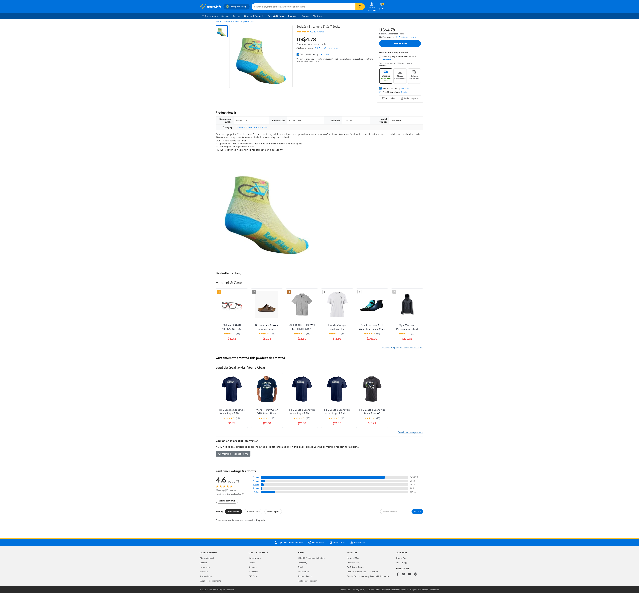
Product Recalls (305, 576)
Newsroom (205, 567)
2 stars (256, 488)
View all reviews (227, 500)
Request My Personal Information (362, 571)
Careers (305, 15)
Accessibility (304, 571)
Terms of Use (353, 557)
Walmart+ (253, 571)
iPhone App (401, 557)
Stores (252, 562)
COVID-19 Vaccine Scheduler (311, 557)
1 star (256, 492)
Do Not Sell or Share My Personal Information (368, 576)
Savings (236, 15)
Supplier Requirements (210, 580)
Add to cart (400, 43)
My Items (317, 15)
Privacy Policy (353, 562)
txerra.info (324, 54)
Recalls (301, 567)
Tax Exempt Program (307, 580)
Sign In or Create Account (290, 542)
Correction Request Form (233, 453)
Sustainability (206, 576)
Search (417, 511)
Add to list (390, 98)
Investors (204, 571)
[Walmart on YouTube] (409, 574)
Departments (211, 15)
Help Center (318, 542)
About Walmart (207, 557)
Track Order (338, 542)
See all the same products (410, 432)
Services (225, 15)
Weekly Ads (359, 542)
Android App (402, 562)
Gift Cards (253, 576)
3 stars (256, 484)
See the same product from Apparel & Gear (402, 347)
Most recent (233, 511)
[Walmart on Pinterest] (415, 574)
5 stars (256, 477)
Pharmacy (293, 15)
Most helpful (273, 511)
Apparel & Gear (247, 21)
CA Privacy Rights (355, 567)
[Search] (360, 6)
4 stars (256, 481)
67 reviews (319, 31)
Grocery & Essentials (253, 15)
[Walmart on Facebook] (397, 574)
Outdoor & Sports (231, 21)
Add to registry (411, 98)
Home (218, 21)
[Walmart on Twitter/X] (403, 574)
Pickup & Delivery (275, 15)
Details (404, 92)
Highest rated (253, 511)
